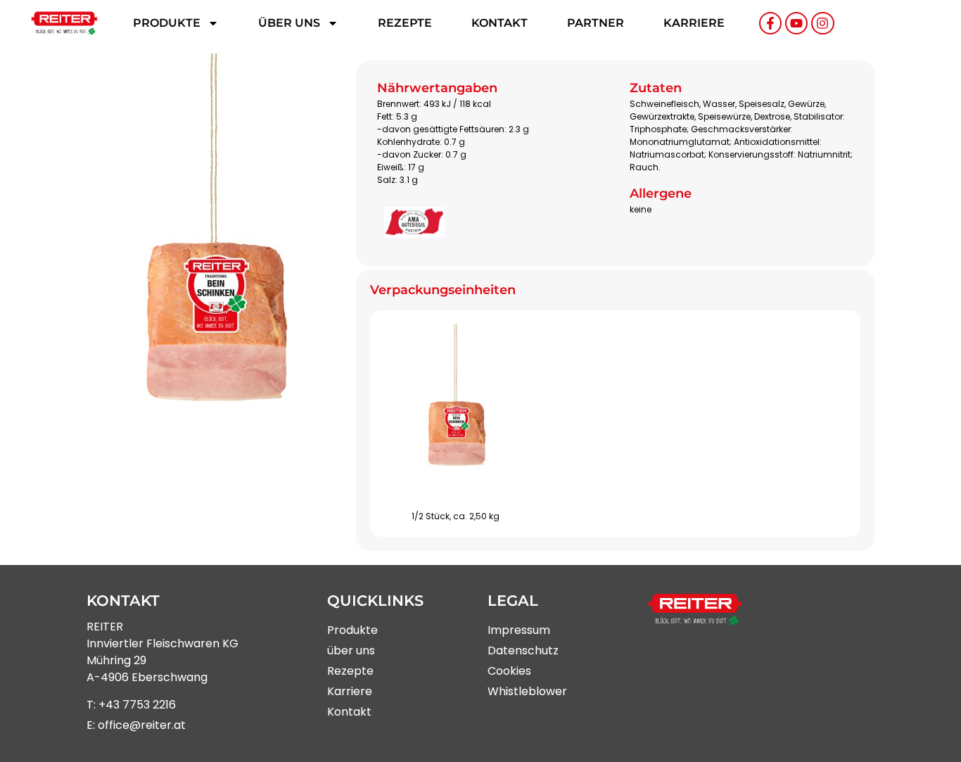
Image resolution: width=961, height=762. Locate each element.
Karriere (694, 23)
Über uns (289, 23)
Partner (595, 23)
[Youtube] (796, 23)
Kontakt (499, 23)
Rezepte (405, 23)
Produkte (167, 23)
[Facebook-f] (770, 23)
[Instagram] (822, 23)
